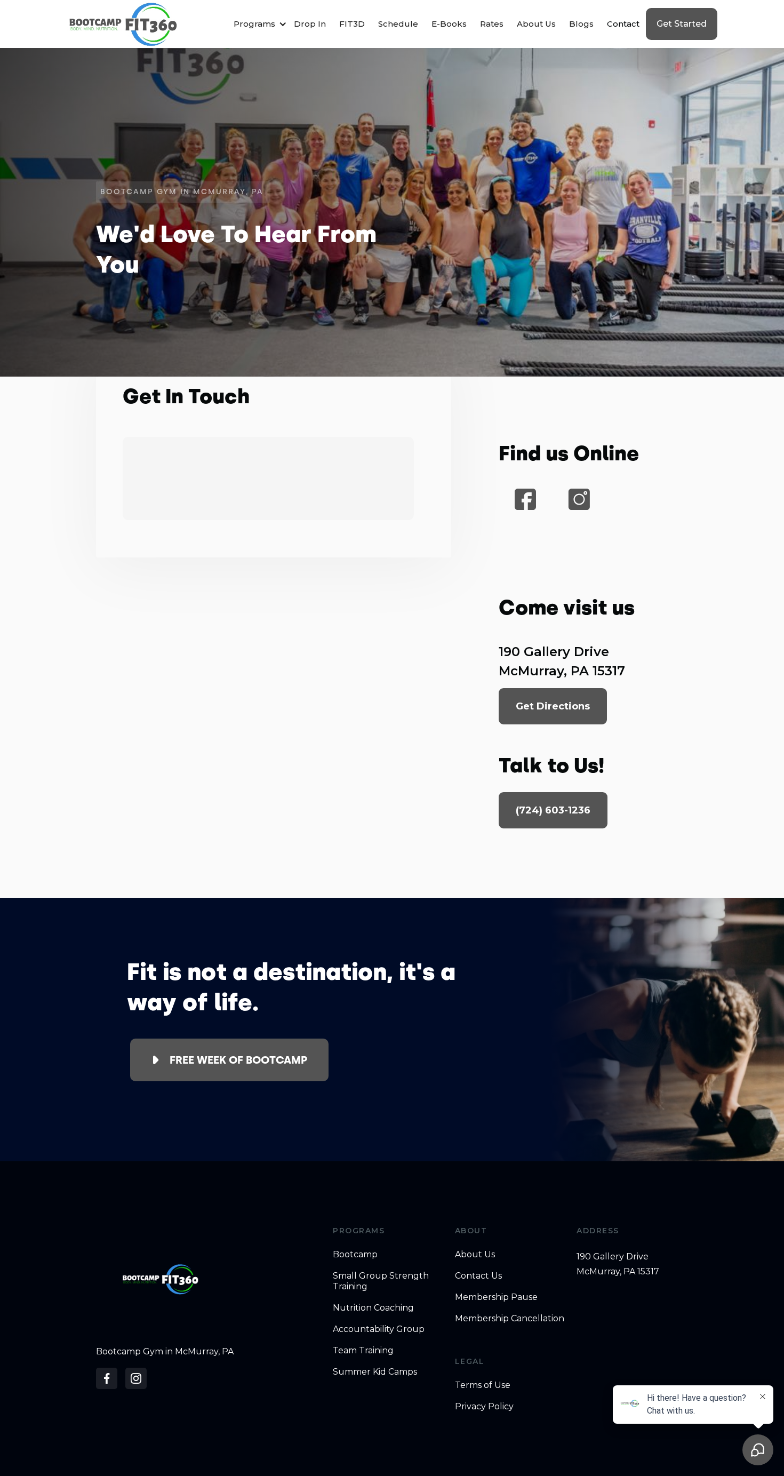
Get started (682, 24)
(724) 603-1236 (553, 810)
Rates (491, 24)
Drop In (310, 24)
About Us (536, 24)
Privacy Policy (484, 1406)
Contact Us (478, 1276)
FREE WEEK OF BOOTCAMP (238, 1060)
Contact (623, 24)
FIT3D (352, 24)
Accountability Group (379, 1329)
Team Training (363, 1350)
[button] (257, 24)
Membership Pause (496, 1297)
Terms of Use (482, 1385)
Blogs (581, 24)
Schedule (398, 24)
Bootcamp (355, 1254)
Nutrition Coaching (373, 1308)
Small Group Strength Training (381, 1281)
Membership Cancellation (509, 1318)
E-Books (449, 24)
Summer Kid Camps (375, 1372)
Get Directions (553, 706)
